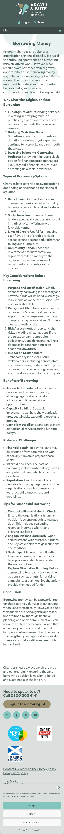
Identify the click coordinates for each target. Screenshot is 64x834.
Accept (32, 805)
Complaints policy (15, 773)
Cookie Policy (24, 830)
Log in (26, 22)
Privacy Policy (37, 830)
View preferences (32, 822)
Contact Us (11, 769)
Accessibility (28, 769)
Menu (7, 30)
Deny (32, 814)
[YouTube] (35, 715)
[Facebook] (16, 715)
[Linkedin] (26, 715)
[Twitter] (7, 715)
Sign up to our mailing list (27, 704)
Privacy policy (46, 769)
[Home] (32, 10)
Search (41, 22)
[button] (59, 787)
